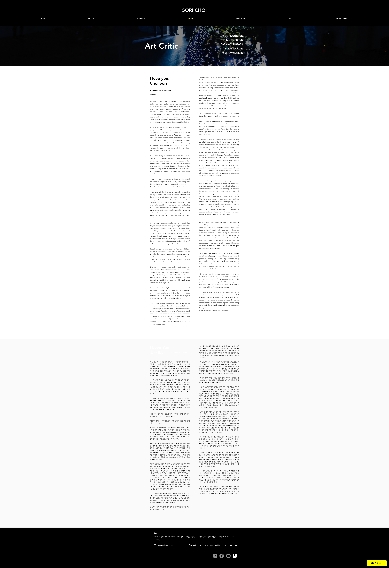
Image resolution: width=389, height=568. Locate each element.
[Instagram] (215, 556)
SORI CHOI (194, 10)
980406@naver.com (166, 545)
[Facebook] (221, 556)
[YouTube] (228, 556)
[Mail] (154, 545)
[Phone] (190, 545)
